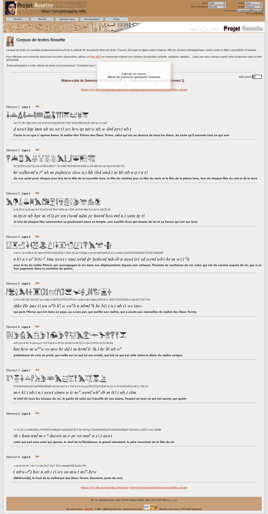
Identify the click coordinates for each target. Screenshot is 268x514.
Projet (116, 19)
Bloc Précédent (120, 89)
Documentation (91, 19)
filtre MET (95, 57)
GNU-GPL (88, 509)
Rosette (42, 19)
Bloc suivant (180, 89)
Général (18, 19)
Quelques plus (67, 19)
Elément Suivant (162, 89)
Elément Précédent (141, 89)
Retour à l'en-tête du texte (95, 89)
